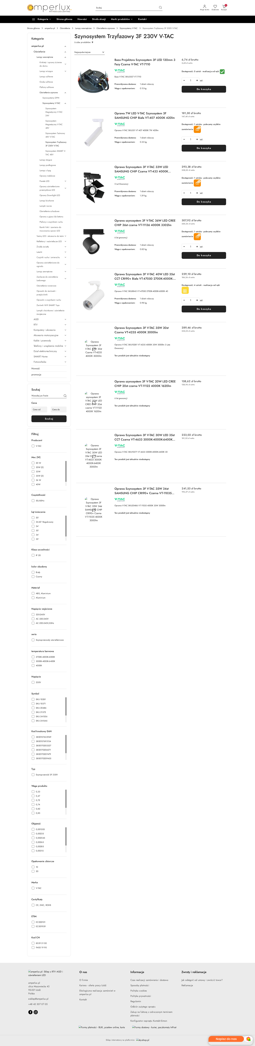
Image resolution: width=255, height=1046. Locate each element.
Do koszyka (204, 89)
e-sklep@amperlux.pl (38, 999)
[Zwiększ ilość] (197, 80)
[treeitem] (49, 46)
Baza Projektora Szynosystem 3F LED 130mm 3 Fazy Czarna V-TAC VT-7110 (145, 62)
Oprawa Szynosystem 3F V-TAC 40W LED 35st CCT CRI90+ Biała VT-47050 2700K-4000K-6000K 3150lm (145, 276)
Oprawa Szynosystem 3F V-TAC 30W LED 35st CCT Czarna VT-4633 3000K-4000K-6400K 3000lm (145, 437)
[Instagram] (36, 1012)
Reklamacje (187, 985)
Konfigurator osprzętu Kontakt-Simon (148, 1021)
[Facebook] (30, 1012)
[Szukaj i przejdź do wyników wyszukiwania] (160, 8)
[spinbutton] (190, 80)
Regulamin (135, 1001)
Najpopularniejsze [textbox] (82, 52)
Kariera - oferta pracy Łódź (92, 985)
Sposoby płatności (139, 985)
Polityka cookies (138, 990)
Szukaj (49, 418)
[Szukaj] (65, 396)
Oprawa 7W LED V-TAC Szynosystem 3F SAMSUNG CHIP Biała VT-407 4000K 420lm (145, 115)
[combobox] (89, 52)
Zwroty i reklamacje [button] (194, 972)
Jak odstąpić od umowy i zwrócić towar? (202, 980)
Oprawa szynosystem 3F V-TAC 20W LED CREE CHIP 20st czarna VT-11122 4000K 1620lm (145, 383)
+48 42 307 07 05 (38, 1004)
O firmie (83, 980)
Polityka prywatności (140, 996)
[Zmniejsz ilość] (184, 80)
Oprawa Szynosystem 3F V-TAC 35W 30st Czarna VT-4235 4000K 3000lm (142, 330)
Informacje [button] (137, 972)
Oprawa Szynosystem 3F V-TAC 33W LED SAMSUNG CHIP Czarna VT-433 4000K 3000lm (141, 169)
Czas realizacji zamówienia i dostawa (149, 980)
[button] (122, 19)
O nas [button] (83, 972)
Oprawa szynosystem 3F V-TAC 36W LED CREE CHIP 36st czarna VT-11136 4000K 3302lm (145, 222)
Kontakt (83, 999)
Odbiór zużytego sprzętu (142, 1006)
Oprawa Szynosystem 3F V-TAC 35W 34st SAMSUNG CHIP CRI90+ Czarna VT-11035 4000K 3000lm (143, 491)
